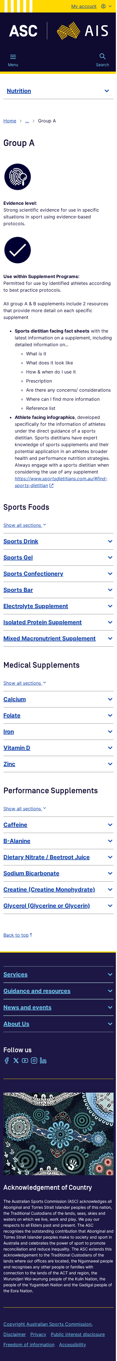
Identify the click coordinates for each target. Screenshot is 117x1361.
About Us (16, 1023)
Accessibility (72, 1344)
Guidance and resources (36, 991)
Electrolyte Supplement (35, 606)
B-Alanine (16, 841)
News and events (27, 1007)
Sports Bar (18, 589)
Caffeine (15, 824)
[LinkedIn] (43, 1061)
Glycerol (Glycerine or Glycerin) (46, 905)
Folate (11, 715)
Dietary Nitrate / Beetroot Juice (46, 857)
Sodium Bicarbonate (31, 873)
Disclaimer (14, 1334)
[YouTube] (25, 1061)
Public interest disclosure (78, 1334)
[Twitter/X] (15, 1061)
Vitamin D (16, 747)
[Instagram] (34, 1061)
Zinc (9, 764)
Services (15, 974)
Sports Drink (20, 541)
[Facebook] (6, 1061)
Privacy (38, 1334)
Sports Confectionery (33, 573)
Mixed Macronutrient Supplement (49, 638)
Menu (13, 64)
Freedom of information (29, 1344)
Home (9, 121)
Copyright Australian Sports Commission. (48, 1324)
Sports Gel (18, 557)
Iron (8, 731)
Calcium (14, 699)
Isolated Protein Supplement (42, 622)
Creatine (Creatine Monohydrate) (49, 889)
